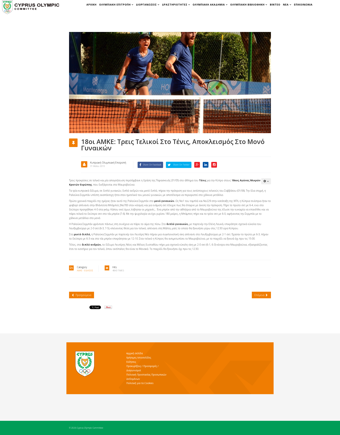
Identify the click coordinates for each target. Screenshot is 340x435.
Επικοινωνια (303, 4)
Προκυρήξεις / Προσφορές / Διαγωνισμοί (142, 368)
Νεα (286, 4)
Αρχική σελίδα (134, 353)
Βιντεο (275, 4)
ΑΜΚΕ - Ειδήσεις (85, 270)
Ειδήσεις (131, 361)
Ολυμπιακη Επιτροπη (115, 4)
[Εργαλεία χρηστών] (266, 181)
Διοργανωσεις (147, 4)
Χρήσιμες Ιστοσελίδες (138, 357)
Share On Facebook (152, 164)
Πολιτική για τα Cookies (140, 383)
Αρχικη (91, 4)
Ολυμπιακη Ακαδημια (209, 4)
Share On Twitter (181, 164)
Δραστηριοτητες (174, 4)
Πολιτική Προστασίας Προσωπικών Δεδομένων (146, 376)
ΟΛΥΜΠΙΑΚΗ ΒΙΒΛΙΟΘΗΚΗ (247, 4)
